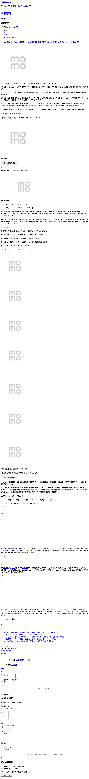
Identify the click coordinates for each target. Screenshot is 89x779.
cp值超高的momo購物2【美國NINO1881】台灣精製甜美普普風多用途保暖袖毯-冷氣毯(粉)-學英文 (34, 637)
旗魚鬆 (77, 609)
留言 (21, 660)
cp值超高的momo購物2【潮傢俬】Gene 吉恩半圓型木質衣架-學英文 (24, 635)
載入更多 (3, 671)
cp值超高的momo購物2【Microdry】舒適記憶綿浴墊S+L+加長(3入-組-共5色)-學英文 (29, 632)
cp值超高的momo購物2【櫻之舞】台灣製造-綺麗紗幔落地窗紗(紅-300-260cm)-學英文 (30, 639)
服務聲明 (61, 754)
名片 (5, 34)
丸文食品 (18, 609)
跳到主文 (3, 18)
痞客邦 (17, 660)
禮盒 (14, 619)
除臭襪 (5, 548)
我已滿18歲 (4, 775)
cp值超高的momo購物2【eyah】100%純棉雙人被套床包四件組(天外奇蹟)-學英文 (28, 641)
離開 (10, 775)
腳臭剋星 (16, 548)
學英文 (3, 624)
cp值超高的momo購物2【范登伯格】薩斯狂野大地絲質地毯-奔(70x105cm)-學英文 (41, 42)
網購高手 (6, 13)
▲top (2, 668)
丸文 (10, 609)
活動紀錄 (14, 665)
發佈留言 (3, 682)
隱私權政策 (54, 754)
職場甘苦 (15, 27)
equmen (12, 568)
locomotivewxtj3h (6, 650)
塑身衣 (3, 556)
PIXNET (31, 754)
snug (2, 513)
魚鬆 (2, 576)
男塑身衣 (25, 568)
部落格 (6, 32)
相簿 (5, 30)
